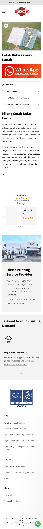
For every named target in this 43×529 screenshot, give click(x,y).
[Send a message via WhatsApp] (38, 524)
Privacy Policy (10, 495)
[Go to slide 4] (23, 226)
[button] (3, 11)
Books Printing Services (14, 466)
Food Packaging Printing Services (19, 472)
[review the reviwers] (9, 214)
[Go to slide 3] (21, 226)
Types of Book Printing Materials (18, 434)
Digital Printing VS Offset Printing (19, 440)
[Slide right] (27, 373)
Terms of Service (11, 501)
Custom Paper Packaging (15, 428)
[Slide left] (16, 373)
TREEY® (18, 523)
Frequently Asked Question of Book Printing (20, 448)
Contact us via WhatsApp (15, 364)
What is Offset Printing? (14, 423)
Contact (7, 478)
